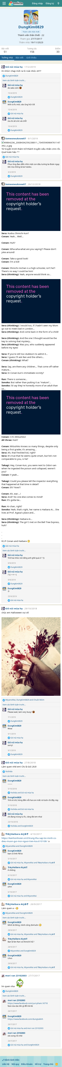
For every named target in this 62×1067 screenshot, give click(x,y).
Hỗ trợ (38, 1064)
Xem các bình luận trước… (14, 80)
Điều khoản (27, 1064)
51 (5, 51)
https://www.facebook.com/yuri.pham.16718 (28, 1003)
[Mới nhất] (58, 3)
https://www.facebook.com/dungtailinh (25, 1019)
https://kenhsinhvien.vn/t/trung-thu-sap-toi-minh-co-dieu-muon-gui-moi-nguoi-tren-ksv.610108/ (29, 840)
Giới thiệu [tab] (31, 57)
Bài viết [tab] (19, 57)
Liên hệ (5, 1064)
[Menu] (4, 3)
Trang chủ (48, 1064)
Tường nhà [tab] (7, 57)
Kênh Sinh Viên (11, 1060)
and (22, 793)
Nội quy (15, 1064)
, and (24, 699)
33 (57, 51)
